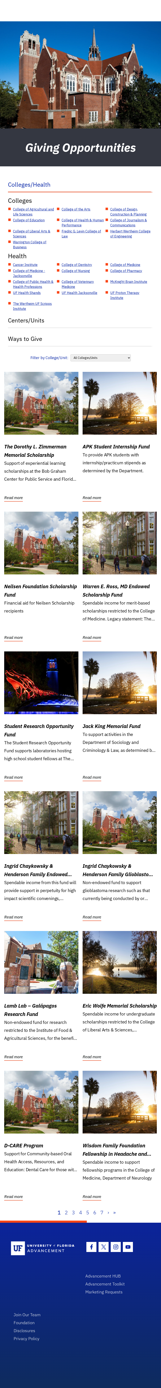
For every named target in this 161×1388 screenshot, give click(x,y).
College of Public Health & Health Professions (33, 284)
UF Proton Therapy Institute (124, 295)
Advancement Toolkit (105, 1284)
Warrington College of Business (29, 244)
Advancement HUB (103, 1276)
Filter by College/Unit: (49, 357)
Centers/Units (26, 320)
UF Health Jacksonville (79, 293)
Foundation (24, 1322)
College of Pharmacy (126, 271)
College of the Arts (76, 209)
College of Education (29, 220)
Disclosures (24, 1330)
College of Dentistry (77, 265)
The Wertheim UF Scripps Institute (32, 306)
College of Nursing (76, 271)
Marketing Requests (104, 1292)
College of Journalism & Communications (128, 222)
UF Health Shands (27, 293)
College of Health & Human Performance (83, 222)
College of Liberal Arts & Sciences (31, 233)
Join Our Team (27, 1314)
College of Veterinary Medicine (78, 284)
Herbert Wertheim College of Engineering (130, 233)
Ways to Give (25, 339)
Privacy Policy (26, 1338)
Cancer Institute (25, 265)
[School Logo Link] (43, 1248)
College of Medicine (125, 265)
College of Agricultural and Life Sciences (33, 211)
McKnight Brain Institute (128, 282)
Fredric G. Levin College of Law (81, 233)
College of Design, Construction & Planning (128, 211)
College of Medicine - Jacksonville (29, 273)
